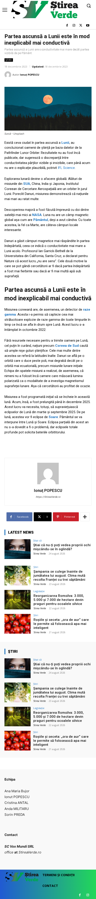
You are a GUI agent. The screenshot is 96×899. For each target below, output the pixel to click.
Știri (9, 59)
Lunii (65, 143)
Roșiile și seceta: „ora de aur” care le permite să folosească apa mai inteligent (61, 624)
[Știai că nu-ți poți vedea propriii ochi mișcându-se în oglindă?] (17, 549)
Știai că (37, 540)
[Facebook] (67, 25)
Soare (53, 417)
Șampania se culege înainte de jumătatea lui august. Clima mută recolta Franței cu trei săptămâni (59, 576)
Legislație (39, 591)
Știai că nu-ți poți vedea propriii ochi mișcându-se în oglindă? (62, 547)
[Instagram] (74, 25)
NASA (37, 215)
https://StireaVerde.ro (48, 496)
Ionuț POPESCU (29, 74)
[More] (85, 516)
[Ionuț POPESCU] (8, 74)
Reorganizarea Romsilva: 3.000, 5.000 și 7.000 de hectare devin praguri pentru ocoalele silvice (58, 600)
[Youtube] (87, 25)
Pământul (40, 220)
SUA (26, 184)
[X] (80, 25)
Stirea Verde (39, 553)
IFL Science (66, 168)
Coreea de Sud (67, 346)
